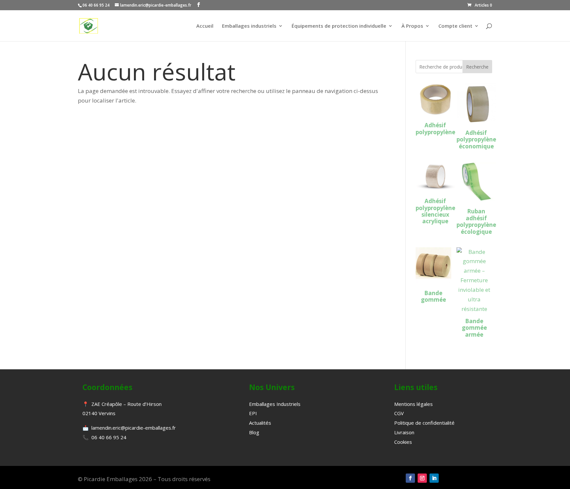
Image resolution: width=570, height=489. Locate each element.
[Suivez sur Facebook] (410, 478)
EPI (253, 413)
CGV (399, 413)
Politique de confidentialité (424, 422)
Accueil (204, 26)
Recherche (477, 67)
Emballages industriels (249, 26)
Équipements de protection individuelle (339, 26)
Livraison (404, 432)
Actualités (260, 422)
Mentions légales (413, 404)
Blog (254, 432)
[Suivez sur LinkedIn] (434, 478)
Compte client (455, 26)
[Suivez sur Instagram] (422, 478)
